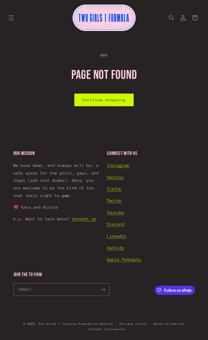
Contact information (107, 329)
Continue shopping (104, 100)
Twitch (114, 201)
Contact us (84, 219)
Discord (115, 224)
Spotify (115, 248)
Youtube (115, 212)
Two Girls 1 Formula (57, 324)
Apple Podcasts (124, 259)
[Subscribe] (103, 289)
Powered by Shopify (95, 324)
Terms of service (169, 324)
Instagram (118, 165)
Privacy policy (133, 324)
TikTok (114, 189)
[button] (11, 18)
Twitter (115, 177)
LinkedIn (117, 236)
